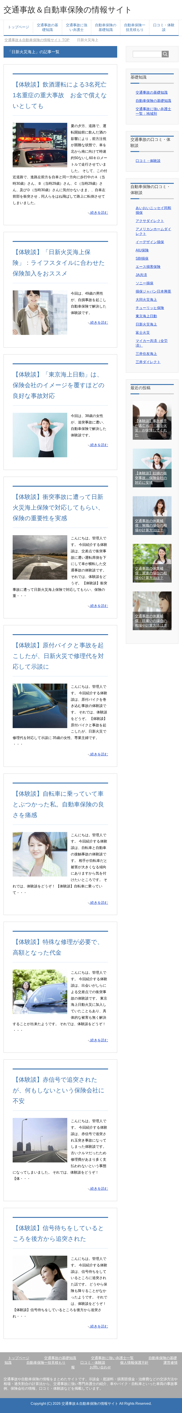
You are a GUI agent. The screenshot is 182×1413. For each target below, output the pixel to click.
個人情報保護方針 (134, 1362)
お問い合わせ (100, 1367)
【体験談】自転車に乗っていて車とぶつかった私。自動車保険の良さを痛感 (58, 804)
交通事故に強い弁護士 (76, 27)
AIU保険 (142, 250)
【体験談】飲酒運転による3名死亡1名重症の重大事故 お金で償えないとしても (60, 95)
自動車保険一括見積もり (134, 27)
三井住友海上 (146, 354)
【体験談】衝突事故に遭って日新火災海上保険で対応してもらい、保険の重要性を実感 (58, 507)
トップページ (18, 27)
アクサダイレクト (150, 221)
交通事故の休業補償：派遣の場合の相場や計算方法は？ (151, 573)
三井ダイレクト (148, 362)
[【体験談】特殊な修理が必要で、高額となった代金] (40, 1011)
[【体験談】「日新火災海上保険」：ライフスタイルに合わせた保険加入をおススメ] (40, 331)
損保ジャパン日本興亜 (153, 291)
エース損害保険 (148, 267)
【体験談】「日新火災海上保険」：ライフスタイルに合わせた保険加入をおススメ (59, 263)
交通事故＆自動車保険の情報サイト (68, 9)
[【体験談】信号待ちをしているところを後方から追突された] (40, 1297)
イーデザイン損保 (150, 242)
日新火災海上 (146, 324)
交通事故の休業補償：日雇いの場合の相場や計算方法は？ (151, 620)
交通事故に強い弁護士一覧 (112, 1358)
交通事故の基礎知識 (47, 27)
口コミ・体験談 (163, 27)
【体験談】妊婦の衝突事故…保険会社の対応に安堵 (151, 477)
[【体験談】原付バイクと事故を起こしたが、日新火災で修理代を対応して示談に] (40, 725)
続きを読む (99, 213)
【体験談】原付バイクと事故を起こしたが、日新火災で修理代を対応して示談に (58, 656)
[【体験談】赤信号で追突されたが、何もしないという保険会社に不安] (40, 1159)
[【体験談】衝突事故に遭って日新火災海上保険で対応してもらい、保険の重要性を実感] (40, 576)
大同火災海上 (146, 300)
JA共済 (141, 275)
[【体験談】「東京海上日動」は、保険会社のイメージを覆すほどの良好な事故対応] (40, 454)
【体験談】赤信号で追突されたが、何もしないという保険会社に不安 (59, 1090)
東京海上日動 (146, 316)
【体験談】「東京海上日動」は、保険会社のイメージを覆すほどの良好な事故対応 (59, 385)
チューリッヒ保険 (150, 308)
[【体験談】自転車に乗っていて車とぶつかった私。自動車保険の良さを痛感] (40, 873)
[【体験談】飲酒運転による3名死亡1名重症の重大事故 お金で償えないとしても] (40, 164)
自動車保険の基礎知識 (105, 27)
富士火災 (143, 332)
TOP (36, 40)
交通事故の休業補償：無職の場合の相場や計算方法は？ (151, 525)
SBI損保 (142, 258)
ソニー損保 (144, 283)
